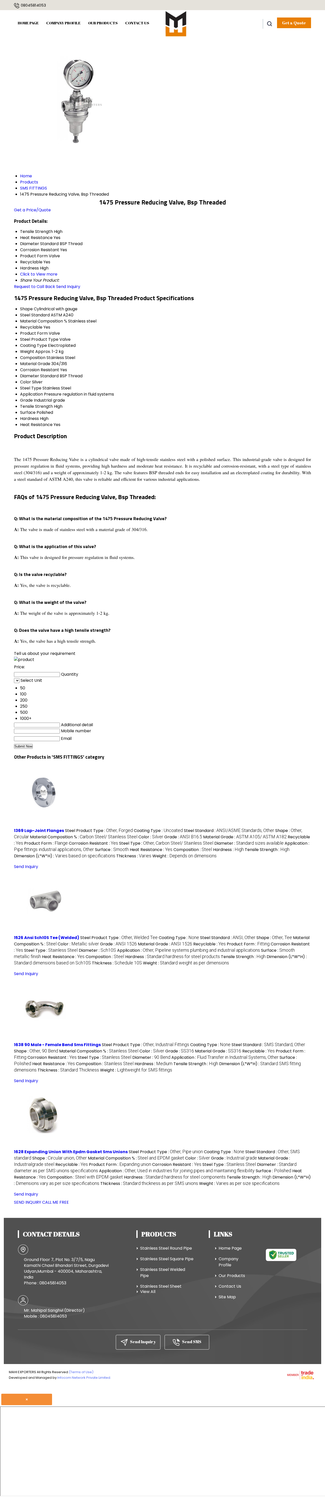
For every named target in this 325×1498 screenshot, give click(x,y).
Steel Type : (166, 843)
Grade (26, 400)
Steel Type (30, 388)
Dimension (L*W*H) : (64, 856)
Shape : (274, 938)
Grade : (183, 837)
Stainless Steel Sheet (161, 1286)
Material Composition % (43, 321)
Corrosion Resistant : (93, 843)
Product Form (34, 333)
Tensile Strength (36, 406)
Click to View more (38, 274)
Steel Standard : (229, 830)
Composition (32, 358)
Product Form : (46, 843)
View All (147, 1292)
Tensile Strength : (267, 850)
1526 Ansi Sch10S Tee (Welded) (46, 938)
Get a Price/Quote (32, 210)
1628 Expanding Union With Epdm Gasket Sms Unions (71, 1152)
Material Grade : (245, 837)
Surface (28, 412)
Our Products (103, 22)
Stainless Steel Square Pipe (166, 1259)
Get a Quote (294, 23)
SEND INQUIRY (27, 1202)
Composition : (192, 850)
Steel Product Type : (99, 830)
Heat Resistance (36, 425)
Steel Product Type (39, 339)
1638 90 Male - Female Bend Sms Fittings (57, 1045)
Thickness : (133, 856)
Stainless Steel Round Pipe (166, 1248)
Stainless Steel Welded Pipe (162, 1273)
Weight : (184, 856)
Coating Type (33, 345)
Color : (150, 837)
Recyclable (31, 327)
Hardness (29, 418)
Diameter (29, 376)
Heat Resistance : (151, 850)
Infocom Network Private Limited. (84, 1377)
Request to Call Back (34, 287)
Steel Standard (35, 315)
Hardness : (228, 850)
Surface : (112, 850)
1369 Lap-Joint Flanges (39, 830)
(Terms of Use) (81, 1372)
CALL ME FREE (55, 1202)
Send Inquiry (68, 287)
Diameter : (249, 843)
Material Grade (35, 364)
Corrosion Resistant (39, 370)
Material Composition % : (83, 837)
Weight (27, 351)
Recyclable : (209, 944)
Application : (188, 950)
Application (31, 394)
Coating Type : (158, 830)
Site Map (227, 1297)
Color (25, 382)
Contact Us (137, 22)
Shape (26, 309)
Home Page (28, 22)
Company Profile (63, 22)
